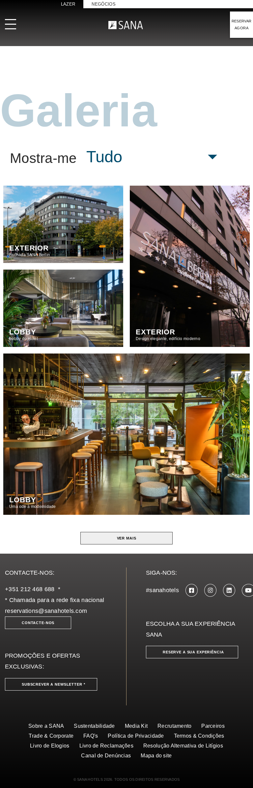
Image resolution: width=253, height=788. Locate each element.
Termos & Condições (199, 736)
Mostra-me (43, 158)
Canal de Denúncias (106, 755)
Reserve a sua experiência (193, 652)
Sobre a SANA (46, 726)
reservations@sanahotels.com (46, 611)
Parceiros (212, 726)
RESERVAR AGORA (242, 24)
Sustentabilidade (94, 726)
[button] (152, 157)
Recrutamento (174, 726)
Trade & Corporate (51, 736)
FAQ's (90, 736)
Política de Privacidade (136, 736)
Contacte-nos (38, 623)
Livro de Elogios (49, 746)
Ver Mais (126, 538)
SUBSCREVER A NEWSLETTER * (53, 684)
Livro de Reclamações (106, 746)
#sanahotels (162, 590)
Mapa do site (156, 755)
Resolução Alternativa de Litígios (183, 746)
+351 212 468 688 (29, 589)
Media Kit (136, 726)
